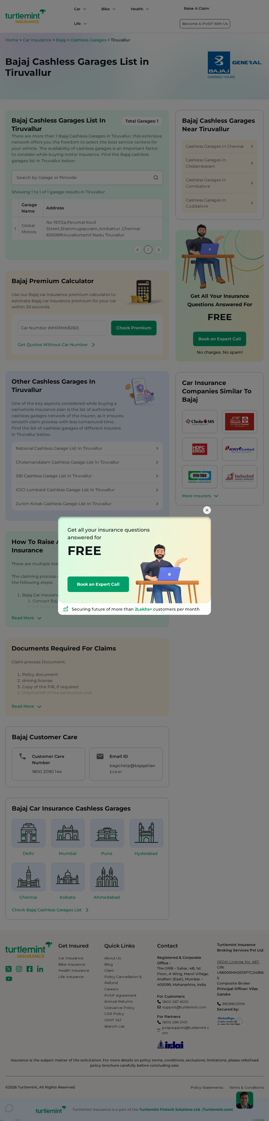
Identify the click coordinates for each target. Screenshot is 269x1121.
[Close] (207, 510)
